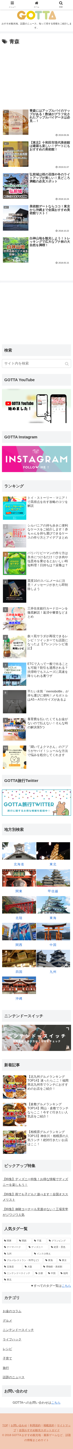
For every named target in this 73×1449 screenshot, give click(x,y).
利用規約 (35, 1425)
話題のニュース (14, 1377)
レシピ (7, 1349)
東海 (53, 918)
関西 (19, 944)
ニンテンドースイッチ (18, 1330)
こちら (66, 1285)
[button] (67, 364)
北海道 (19, 864)
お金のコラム (12, 1311)
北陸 (19, 918)
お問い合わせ (19, 1425)
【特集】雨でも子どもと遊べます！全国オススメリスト (35, 1197)
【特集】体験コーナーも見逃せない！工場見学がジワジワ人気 (35, 1212)
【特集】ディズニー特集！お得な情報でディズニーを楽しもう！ (35, 1181)
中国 (53, 944)
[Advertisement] (36, 75)
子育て (7, 1358)
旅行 (6, 1368)
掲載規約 (48, 1425)
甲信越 (53, 891)
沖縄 (19, 998)
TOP (5, 1425)
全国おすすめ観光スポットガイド (39, 1430)
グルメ (7, 1320)
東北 (53, 864)
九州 (53, 971)
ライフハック (12, 1339)
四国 (19, 971)
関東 (19, 891)
